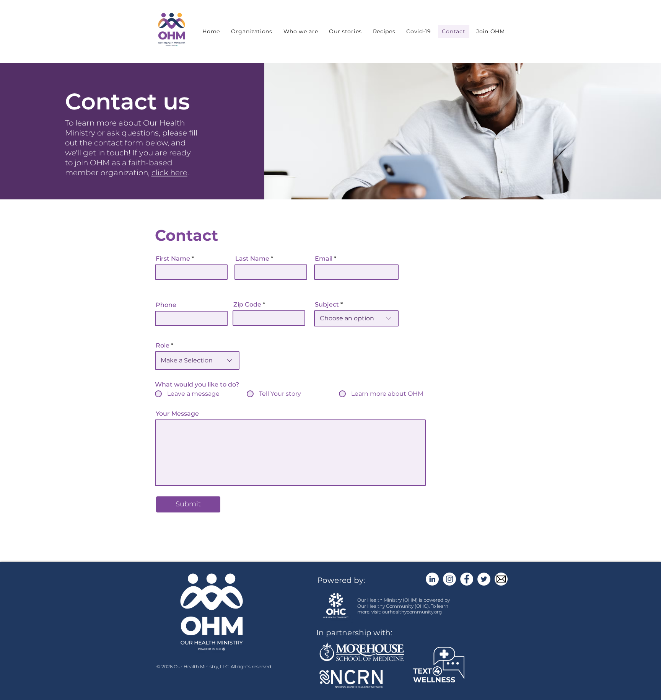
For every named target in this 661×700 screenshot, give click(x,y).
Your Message (177, 414)
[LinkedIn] (432, 579)
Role (162, 346)
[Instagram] (449, 579)
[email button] (501, 579)
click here (169, 172)
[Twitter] (483, 579)
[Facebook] (466, 579)
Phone (166, 305)
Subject (327, 305)
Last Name (252, 259)
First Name (173, 259)
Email (323, 259)
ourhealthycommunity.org (412, 612)
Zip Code (247, 305)
